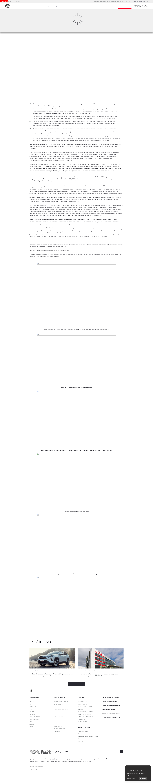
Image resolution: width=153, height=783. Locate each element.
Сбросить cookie (33, 769)
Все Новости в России (76, 684)
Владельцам (19, 1)
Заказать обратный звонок (140, 1)
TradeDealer (121, 775)
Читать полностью (131, 778)
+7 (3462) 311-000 (124, 1)
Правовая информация (35, 764)
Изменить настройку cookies (36, 766)
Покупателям (8, 1)
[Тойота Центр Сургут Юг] (141, 6)
